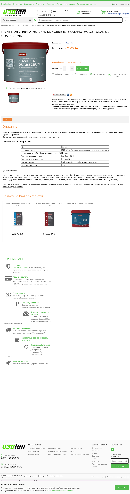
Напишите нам (10, 464)
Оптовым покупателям (87, 4)
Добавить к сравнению (64, 74)
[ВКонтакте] (68, 94)
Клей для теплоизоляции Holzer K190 (18, 204)
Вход (115, 4)
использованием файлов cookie (59, 491)
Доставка (51, 4)
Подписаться (120, 466)
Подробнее (109, 108)
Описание (7, 119)
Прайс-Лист (6, 4)
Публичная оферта (98, 477)
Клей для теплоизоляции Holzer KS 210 (49, 204)
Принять (121, 487)
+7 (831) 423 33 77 (54, 11)
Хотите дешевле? (99, 74)
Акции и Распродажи (66, 4)
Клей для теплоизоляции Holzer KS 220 (80, 204)
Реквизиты (40, 4)
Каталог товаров (9, 20)
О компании (28, 4)
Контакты (17, 4)
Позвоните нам (9, 455)
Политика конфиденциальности (118, 477)
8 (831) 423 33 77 (10, 458)
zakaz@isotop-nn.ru (11, 466)
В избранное (82, 74)
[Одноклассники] (70, 94)
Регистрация (124, 4)
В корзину (84, 68)
